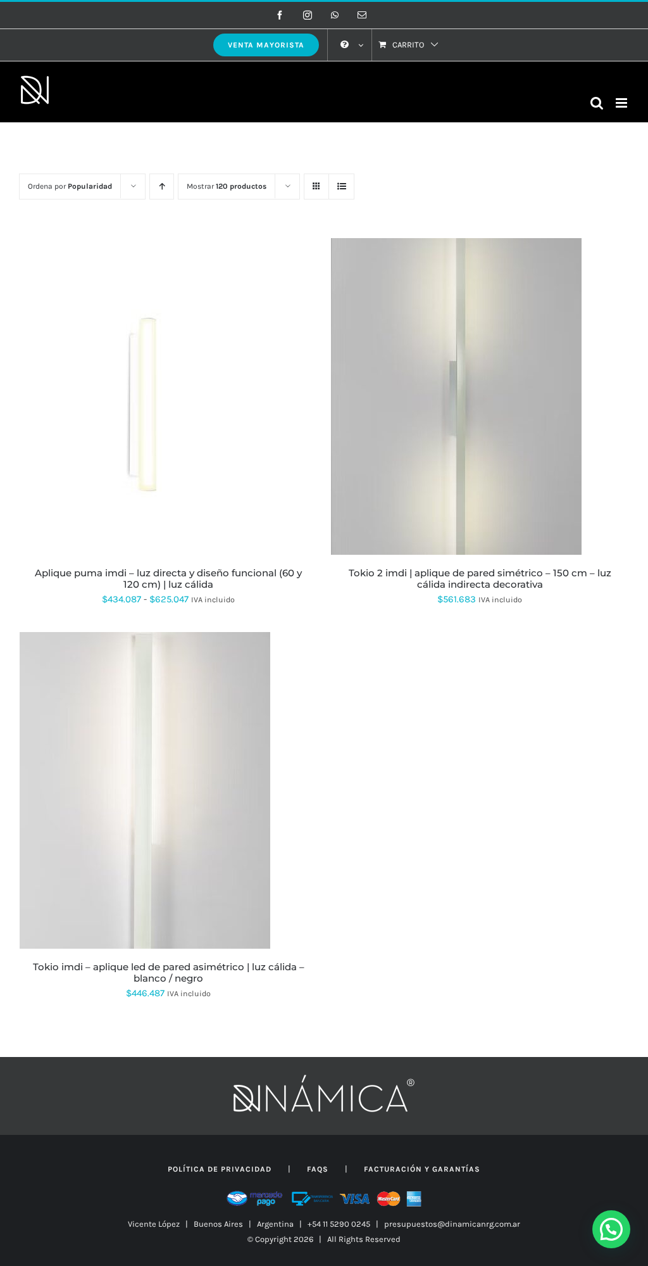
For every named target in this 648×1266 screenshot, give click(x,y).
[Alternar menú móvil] (622, 103)
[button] (611, 1229)
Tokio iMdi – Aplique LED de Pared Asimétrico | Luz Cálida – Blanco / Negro (168, 972)
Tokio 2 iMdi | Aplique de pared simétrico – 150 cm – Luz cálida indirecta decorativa (480, 578)
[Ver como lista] (341, 186)
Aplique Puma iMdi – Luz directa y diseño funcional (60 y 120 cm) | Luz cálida (168, 578)
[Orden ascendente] (161, 186)
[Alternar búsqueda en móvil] (596, 103)
